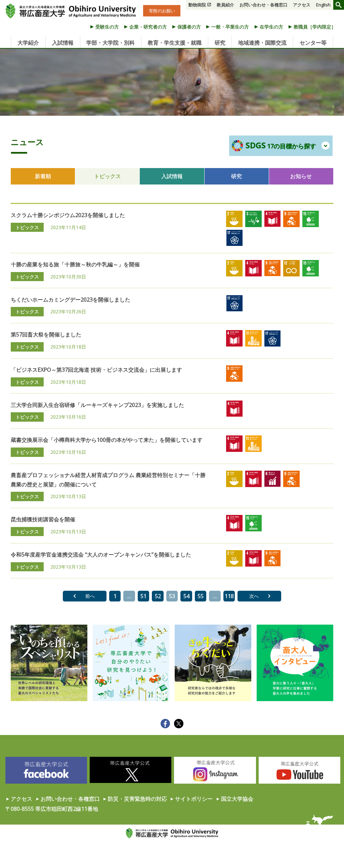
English (323, 5)
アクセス (301, 5)
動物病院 (197, 5)
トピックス (107, 176)
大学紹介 (28, 42)
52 (158, 596)
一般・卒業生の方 (230, 26)
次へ (254, 596)
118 (229, 596)
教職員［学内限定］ (315, 26)
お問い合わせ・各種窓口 (264, 5)
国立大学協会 (237, 798)
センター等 (313, 42)
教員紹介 (225, 5)
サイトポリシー (194, 798)
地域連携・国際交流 (262, 42)
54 (186, 596)
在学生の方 (271, 26)
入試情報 (63, 42)
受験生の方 (107, 26)
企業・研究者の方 (148, 26)
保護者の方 (189, 26)
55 (201, 596)
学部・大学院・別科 (110, 42)
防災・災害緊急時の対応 (137, 798)
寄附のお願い (162, 11)
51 (143, 596)
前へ (90, 596)
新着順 (43, 176)
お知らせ (301, 176)
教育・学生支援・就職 (175, 42)
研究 (220, 42)
